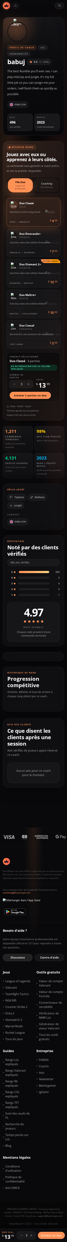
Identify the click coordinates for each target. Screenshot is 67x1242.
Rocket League (15, 1033)
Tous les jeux (14, 1039)
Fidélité (44, 1060)
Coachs (44, 1066)
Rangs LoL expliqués (12, 1062)
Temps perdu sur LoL (17, 1137)
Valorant (11, 988)
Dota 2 (9, 1013)
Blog (8, 1146)
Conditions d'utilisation (13, 1168)
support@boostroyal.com (49, 1216)
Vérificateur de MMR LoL (49, 1015)
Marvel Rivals (14, 1026)
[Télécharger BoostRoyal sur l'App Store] (21, 901)
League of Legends (17, 981)
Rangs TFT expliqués (12, 1105)
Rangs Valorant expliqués (15, 1073)
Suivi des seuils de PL (17, 1115)
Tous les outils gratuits (48, 1037)
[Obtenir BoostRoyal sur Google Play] (15, 911)
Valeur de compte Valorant (51, 983)
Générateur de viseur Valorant (49, 1026)
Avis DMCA (12, 1188)
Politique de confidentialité (15, 1179)
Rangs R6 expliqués (11, 1083)
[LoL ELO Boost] (6, 5)
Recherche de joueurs (14, 1126)
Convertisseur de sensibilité (50, 1005)
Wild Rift (10, 1000)
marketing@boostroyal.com (16, 892)
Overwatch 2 (13, 1020)
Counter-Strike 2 (16, 1007)
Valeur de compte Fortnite (51, 994)
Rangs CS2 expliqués (12, 1094)
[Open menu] (59, 6)
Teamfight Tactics (17, 994)
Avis (41, 1073)
